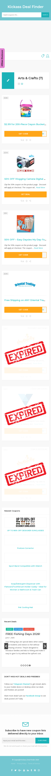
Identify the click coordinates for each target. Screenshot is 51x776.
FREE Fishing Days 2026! (23, 634)
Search (45, 15)
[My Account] (47, 56)
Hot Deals (18, 629)
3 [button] (25, 665)
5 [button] (30, 665)
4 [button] (27, 665)
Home (13, 764)
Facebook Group (33, 696)
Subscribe (42, 740)
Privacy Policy (21, 764)
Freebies (9, 629)
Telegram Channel (21, 684)
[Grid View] (19, 84)
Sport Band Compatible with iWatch (25, 566)
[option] (25, 642)
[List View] (22, 84)
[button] (6, 646)
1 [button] (21, 665)
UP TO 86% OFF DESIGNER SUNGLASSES (25, 530)
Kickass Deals (28, 629)
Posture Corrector (25, 548)
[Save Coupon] (26, 140)
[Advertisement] (25, 36)
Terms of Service (34, 764)
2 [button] (23, 665)
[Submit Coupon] (42, 56)
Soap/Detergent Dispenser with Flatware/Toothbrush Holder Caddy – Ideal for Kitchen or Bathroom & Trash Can (25, 587)
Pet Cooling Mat (25, 607)
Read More (40, 187)
